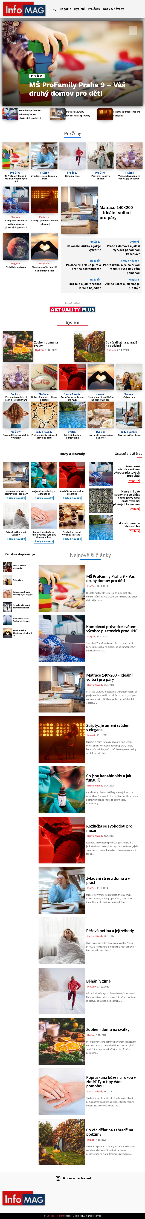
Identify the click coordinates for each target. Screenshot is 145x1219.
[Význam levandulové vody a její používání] (129, 155)
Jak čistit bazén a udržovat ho (72, 436)
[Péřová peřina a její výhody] (16, 516)
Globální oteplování (16, 267)
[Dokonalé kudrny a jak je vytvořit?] (16, 415)
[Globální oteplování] (16, 246)
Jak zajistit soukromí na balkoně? (101, 436)
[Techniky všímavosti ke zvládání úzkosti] (7, 607)
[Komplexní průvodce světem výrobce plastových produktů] (10, 114)
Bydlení (134, 242)
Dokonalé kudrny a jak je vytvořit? (84, 248)
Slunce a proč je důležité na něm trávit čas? (101, 398)
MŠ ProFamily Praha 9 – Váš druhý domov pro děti (77, 89)
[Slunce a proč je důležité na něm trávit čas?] (44, 246)
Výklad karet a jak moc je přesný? (122, 286)
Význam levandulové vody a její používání (129, 177)
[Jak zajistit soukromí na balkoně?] (101, 415)
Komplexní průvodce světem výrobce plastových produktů (30, 114)
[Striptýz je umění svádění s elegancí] (105, 114)
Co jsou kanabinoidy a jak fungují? (43, 492)
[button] (54, 9)
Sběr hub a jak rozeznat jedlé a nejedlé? (84, 286)
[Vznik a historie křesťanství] (7, 567)
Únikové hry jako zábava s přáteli (44, 398)
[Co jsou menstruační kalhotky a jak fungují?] (7, 593)
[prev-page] (12, 30)
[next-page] (133, 30)
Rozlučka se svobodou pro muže (72, 398)
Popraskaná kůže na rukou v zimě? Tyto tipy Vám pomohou (121, 269)
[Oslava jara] (129, 377)
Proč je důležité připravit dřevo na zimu (44, 436)
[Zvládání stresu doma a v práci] (44, 155)
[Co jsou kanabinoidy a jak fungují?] (44, 475)
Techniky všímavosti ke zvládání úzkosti (21, 606)
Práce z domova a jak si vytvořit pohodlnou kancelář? (123, 250)
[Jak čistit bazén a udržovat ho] (72, 415)
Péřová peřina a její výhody (16, 533)
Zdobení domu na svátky (46, 344)
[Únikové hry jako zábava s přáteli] (44, 377)
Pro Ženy (36, 76)
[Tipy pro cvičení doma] (129, 415)
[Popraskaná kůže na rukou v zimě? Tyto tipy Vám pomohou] (44, 516)
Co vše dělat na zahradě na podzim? (121, 344)
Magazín (16, 217)
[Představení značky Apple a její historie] (7, 620)
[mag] (24, 9)
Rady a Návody (130, 261)
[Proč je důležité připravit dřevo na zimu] (44, 415)
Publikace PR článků (56, 1215)
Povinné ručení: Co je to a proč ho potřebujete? (83, 267)
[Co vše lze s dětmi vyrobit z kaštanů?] (72, 516)
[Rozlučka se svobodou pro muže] (72, 377)
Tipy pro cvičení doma (129, 435)
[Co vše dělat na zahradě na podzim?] (89, 346)
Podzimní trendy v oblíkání (100, 177)
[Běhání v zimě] (72, 155)
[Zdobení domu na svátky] (18, 346)
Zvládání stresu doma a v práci (44, 177)
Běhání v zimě (72, 176)
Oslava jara (129, 397)
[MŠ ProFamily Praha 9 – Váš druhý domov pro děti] (72, 63)
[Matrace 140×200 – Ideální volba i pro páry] (58, 114)
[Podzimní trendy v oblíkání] (101, 155)
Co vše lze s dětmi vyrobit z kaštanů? (72, 533)
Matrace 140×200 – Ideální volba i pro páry (116, 212)
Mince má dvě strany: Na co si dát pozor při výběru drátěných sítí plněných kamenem (126, 498)
